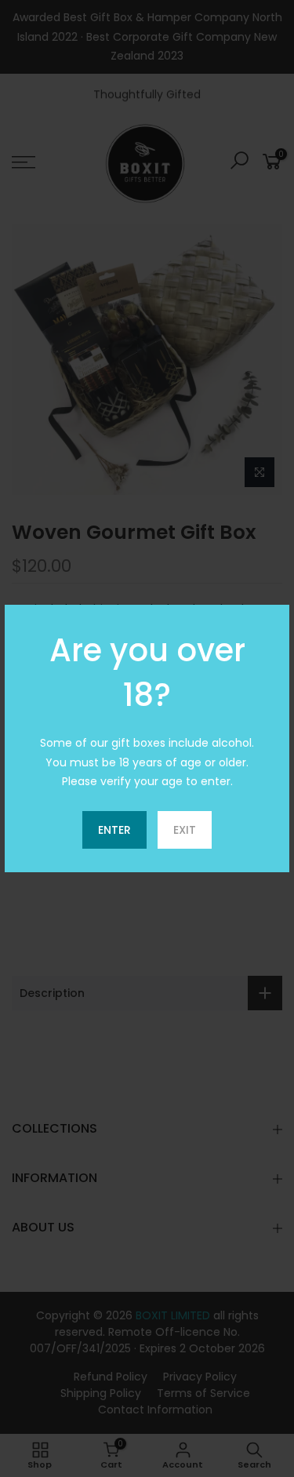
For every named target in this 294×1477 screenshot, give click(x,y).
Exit (184, 830)
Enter (114, 830)
